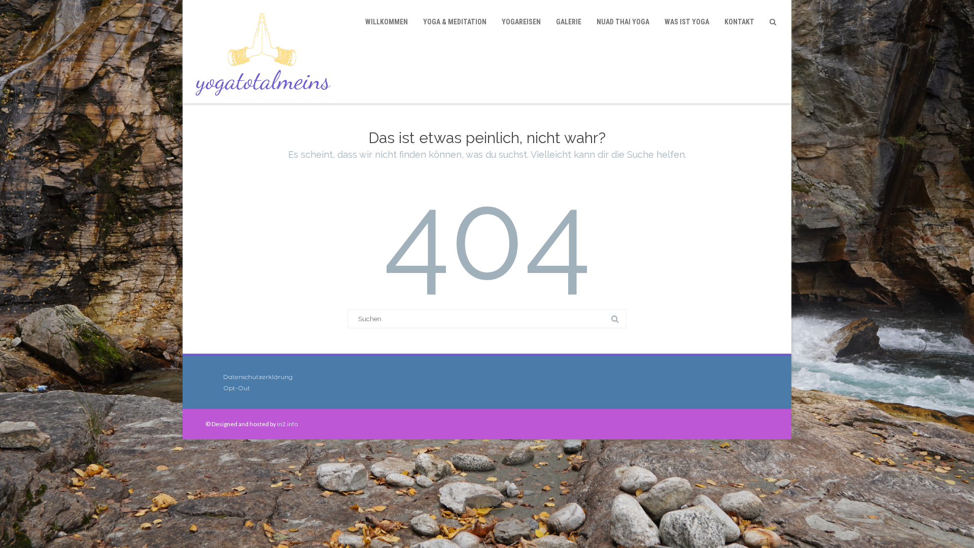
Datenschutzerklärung (258, 377)
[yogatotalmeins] (265, 52)
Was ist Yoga (687, 22)
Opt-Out (236, 388)
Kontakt (739, 22)
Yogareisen (521, 22)
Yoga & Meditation (454, 22)
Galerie (568, 22)
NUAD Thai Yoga (623, 22)
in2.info (287, 424)
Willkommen (386, 22)
